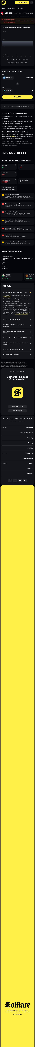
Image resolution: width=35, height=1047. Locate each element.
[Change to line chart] (24, 60)
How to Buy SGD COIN (21, 314)
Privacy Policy (8, 418)
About (31, 463)
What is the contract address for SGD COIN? (15, 343)
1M (16, 59)
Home (3, 8)
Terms (16, 418)
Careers (30, 468)
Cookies (22, 418)
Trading (30, 443)
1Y (19, 59)
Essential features (26, 433)
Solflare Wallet (7, 296)
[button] (17, 21)
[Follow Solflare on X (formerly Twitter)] (10, 480)
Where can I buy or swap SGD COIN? (15, 292)
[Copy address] (32, 259)
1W (13, 59)
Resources (29, 453)
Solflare (12, 136)
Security (30, 438)
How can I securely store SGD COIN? (15, 338)
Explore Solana (28, 458)
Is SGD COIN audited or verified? (13, 349)
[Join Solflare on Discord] (25, 480)
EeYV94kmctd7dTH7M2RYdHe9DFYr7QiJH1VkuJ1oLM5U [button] (15, 15)
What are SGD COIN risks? (11, 354)
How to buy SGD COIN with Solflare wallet (15, 106)
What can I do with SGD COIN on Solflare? (13, 325)
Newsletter (21, 421)
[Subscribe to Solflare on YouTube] (15, 480)
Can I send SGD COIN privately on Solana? (14, 332)
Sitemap (29, 418)
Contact (30, 473)
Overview (29, 427)
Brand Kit (13, 421)
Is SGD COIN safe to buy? (11, 319)
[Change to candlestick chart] (27, 60)
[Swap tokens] (17, 83)
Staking (30, 448)
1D (10, 59)
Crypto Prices (11, 8)
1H (7, 59)
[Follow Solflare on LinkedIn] (20, 480)
